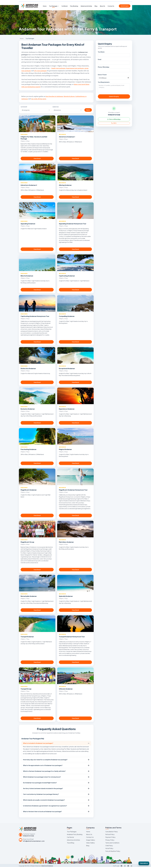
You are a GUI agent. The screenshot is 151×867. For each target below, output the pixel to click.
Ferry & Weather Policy (112, 851)
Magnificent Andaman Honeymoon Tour (73, 490)
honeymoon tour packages (75, 68)
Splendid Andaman (66, 596)
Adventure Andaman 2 (29, 185)
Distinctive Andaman (28, 368)
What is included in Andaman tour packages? (38, 743)
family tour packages (58, 68)
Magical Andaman (65, 449)
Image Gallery (90, 840)
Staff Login (116, 866)
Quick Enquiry (125, 6)
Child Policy (109, 845)
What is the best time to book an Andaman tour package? (42, 811)
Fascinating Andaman (28, 449)
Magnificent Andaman (29, 490)
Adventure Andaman (47, 866)
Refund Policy (109, 834)
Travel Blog (70, 843)
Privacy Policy (109, 840)
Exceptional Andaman (67, 368)
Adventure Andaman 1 (67, 137)
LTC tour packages (40, 71)
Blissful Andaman (27, 276)
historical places (69, 96)
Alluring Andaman (65, 185)
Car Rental (64, 6)
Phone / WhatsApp (103, 67)
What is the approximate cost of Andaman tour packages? (42, 765)
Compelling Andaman (66, 316)
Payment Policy (110, 837)
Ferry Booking (74, 6)
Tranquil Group (26, 689)
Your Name (101, 52)
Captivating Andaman (67, 276)
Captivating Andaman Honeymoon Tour (35, 316)
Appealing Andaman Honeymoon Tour (72, 224)
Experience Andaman (66, 409)
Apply (88, 110)
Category (24, 107)
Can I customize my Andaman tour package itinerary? (41, 794)
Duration (56, 107)
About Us (102, 6)
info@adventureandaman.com (33, 841)
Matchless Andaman (66, 542)
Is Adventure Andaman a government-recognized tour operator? (45, 806)
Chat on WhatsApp (115, 119)
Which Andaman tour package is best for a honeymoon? (42, 777)
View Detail (37, 158)
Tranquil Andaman (27, 637)
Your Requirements (103, 82)
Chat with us (144, 863)
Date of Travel (102, 74)
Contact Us (111, 6)
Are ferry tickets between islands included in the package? (43, 788)
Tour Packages (53, 6)
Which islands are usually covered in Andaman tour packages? (44, 800)
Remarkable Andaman (29, 596)
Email (99, 59)
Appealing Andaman (28, 224)
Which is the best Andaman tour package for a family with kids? (44, 771)
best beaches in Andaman (54, 96)
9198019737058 (114, 115)
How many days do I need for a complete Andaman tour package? (45, 759)
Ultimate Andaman (66, 689)
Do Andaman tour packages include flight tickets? (40, 782)
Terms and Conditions (112, 843)
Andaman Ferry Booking (74, 834)
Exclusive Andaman (28, 409)
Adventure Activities (86, 6)
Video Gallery (90, 843)
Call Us (114, 123)
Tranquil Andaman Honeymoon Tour (72, 637)
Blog (96, 6)
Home (44, 6)
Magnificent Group (27, 542)
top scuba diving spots (38, 99)
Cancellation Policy (111, 831)
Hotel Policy (109, 848)
